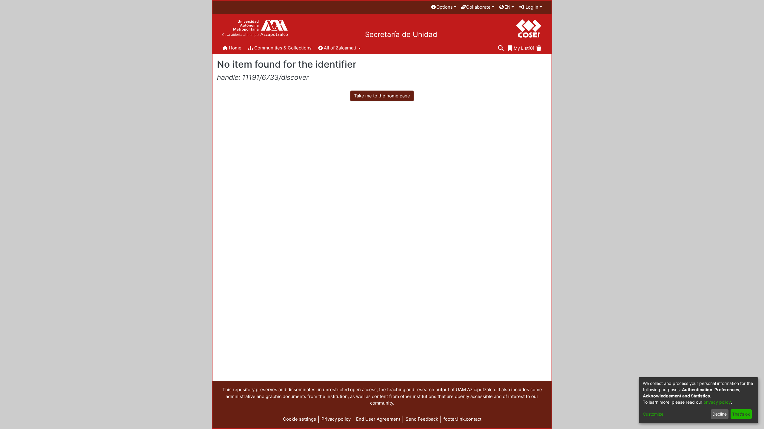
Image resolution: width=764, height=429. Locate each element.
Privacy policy (336, 419)
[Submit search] (500, 48)
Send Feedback (422, 419)
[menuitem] (443, 7)
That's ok (741, 413)
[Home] (255, 28)
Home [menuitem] (235, 48)
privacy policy (717, 402)
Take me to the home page (382, 96)
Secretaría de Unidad (401, 34)
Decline (719, 413)
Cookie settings (299, 419)
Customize (653, 413)
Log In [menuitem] (531, 7)
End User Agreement (378, 419)
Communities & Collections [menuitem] (283, 48)
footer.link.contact (462, 419)
